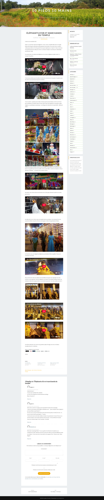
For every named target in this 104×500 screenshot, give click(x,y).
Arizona (71, 81)
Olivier (36, 37)
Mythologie (72, 126)
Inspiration (72, 108)
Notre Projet (63, 1)
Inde (33, 370)
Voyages (70, 1)
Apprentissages (28, 370)
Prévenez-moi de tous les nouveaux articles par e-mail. (44, 469)
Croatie (71, 96)
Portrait (71, 132)
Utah (71, 143)
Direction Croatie (73, 50)
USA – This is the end (74, 58)
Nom (30, 458)
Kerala (35, 370)
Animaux (71, 74)
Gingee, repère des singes (54, 362)
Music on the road (73, 65)
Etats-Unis (72, 98)
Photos (75, 1)
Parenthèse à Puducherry (42, 362)
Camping (71, 93)
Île (70, 104)
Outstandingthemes (60, 498)
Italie (71, 111)
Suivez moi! (72, 36)
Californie (72, 91)
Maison (71, 119)
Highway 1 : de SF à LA (74, 61)
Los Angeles (72, 117)
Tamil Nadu (72, 139)
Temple (71, 141)
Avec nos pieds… (73, 87)
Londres (71, 115)
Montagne (72, 123)
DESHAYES (32, 427)
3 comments (52, 37)
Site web (57, 458)
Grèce (71, 102)
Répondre (29, 399)
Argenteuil (72, 78)
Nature (71, 128)
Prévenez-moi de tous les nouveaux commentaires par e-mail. (44, 465)
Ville (71, 149)
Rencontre (39, 370)
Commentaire (44, 448)
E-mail (44, 458)
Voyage (26, 371)
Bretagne (72, 89)
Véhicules (71, 145)
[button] (36, 117)
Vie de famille (72, 147)
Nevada (71, 130)
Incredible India (27, 362)
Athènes (71, 83)
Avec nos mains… (73, 85)
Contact (80, 1)
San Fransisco (72, 136)
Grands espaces (73, 100)
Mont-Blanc (72, 121)
